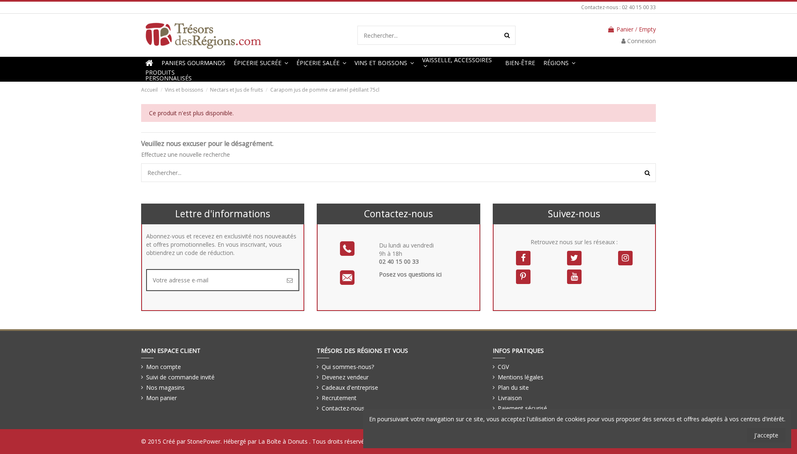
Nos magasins (165, 387)
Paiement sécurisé (522, 408)
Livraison (510, 398)
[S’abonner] (289, 280)
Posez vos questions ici (410, 274)
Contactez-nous (343, 408)
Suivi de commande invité (180, 377)
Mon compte (163, 367)
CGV (503, 367)
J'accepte (766, 435)
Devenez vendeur (345, 377)
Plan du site (513, 387)
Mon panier (161, 398)
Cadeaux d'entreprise (350, 387)
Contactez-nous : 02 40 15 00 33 (618, 7)
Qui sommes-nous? (348, 367)
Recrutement (339, 398)
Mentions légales (520, 377)
